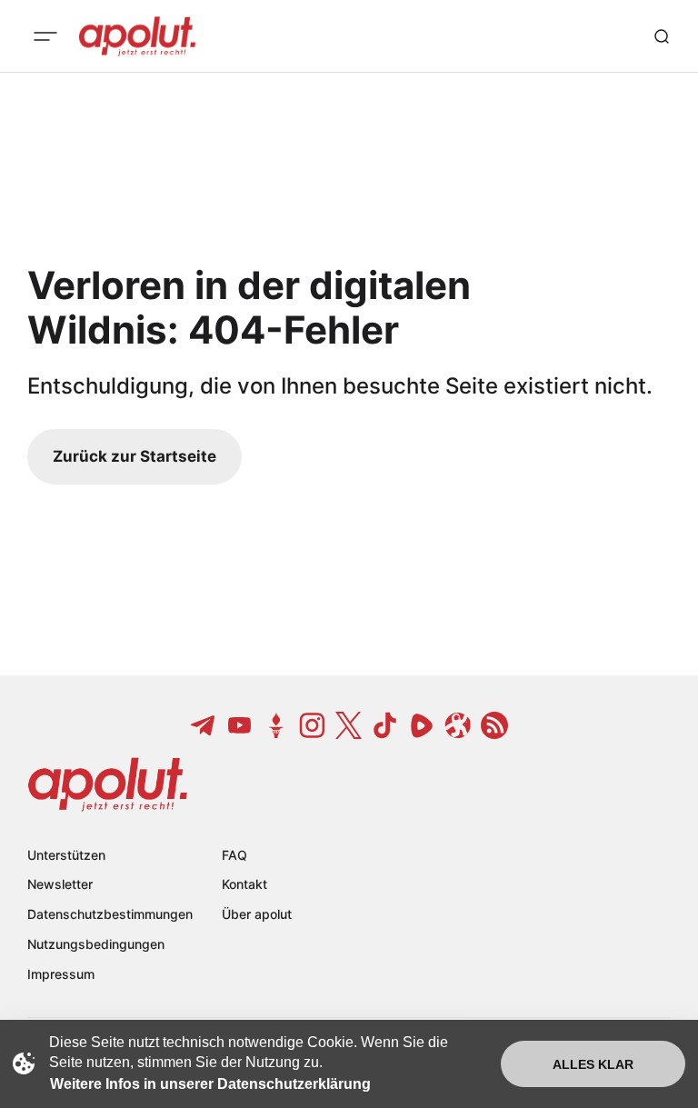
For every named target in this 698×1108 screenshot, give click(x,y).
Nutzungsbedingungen (96, 944)
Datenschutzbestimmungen (110, 914)
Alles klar (593, 1064)
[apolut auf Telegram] (203, 725)
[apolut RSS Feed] (494, 725)
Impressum (61, 974)
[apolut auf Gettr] (276, 725)
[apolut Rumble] (421, 725)
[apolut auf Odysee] (458, 725)
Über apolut (257, 914)
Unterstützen (66, 855)
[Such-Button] (662, 36)
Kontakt (244, 884)
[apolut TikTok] (385, 725)
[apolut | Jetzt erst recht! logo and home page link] (137, 36)
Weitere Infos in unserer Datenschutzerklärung (210, 1084)
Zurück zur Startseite (134, 456)
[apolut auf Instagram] (312, 725)
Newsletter (60, 884)
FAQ (234, 855)
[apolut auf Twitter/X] (349, 725)
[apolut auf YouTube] (240, 725)
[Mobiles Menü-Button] (45, 36)
